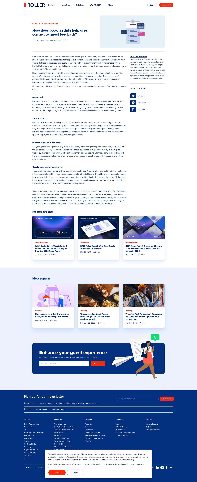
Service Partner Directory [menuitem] (94, 438)
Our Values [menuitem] (89, 430)
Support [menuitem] (149, 419)
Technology (84, 242)
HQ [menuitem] (25, 458)
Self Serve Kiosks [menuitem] (30, 444)
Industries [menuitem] (58, 419)
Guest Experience (50, 24)
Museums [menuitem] (57, 435)
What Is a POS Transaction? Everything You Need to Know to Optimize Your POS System (144, 317)
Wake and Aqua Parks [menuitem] (62, 441)
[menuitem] (27, 409)
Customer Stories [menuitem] (122, 435)
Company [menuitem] (88, 419)
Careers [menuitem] (88, 427)
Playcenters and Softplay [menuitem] (63, 447)
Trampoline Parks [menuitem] (60, 424)
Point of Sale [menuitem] (28, 427)
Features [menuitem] (27, 419)
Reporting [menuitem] (27, 447)
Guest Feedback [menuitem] (29, 435)
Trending (38, 311)
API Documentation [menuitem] (153, 430)
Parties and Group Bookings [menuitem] (34, 432)
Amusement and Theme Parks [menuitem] (65, 430)
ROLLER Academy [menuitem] (122, 427)
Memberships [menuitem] (28, 438)
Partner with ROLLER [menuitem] (92, 432)
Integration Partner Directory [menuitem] (95, 435)
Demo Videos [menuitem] (120, 430)
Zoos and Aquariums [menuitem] (61, 438)
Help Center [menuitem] (150, 427)
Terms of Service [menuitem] (44, 467)
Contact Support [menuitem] (152, 424)
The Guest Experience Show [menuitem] (126, 432)
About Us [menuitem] (88, 424)
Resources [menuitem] (119, 419)
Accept (57, 472)
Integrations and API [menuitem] (31, 450)
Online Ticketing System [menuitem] (32, 424)
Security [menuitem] (88, 441)
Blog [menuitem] (117, 424)
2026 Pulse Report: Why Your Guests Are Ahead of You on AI (97, 247)
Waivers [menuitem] (26, 441)
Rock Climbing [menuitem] (59, 444)
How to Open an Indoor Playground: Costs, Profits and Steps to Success (52, 315)
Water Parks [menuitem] (58, 432)
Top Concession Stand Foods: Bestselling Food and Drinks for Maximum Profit (95, 317)
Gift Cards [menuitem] (27, 455)
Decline (75, 472)
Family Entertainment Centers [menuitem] (64, 427)
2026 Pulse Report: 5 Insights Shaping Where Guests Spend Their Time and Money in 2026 (144, 248)
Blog (34, 24)
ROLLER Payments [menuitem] (30, 452)
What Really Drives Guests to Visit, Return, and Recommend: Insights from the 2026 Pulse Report (51, 248)
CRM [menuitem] (25, 430)
